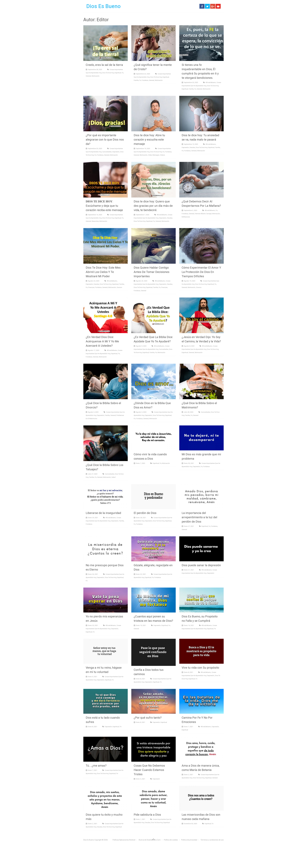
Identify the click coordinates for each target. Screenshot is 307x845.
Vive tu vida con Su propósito (200, 667)
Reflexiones (186, 217)
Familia (136, 80)
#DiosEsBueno (211, 82)
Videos (162, 155)
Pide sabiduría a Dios (147, 814)
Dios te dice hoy (108, 73)
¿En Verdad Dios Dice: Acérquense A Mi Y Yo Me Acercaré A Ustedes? (102, 341)
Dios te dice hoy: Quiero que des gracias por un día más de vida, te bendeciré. (153, 206)
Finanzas (91, 287)
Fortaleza (145, 80)
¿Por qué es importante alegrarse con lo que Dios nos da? (105, 140)
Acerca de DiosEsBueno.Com (150, 840)
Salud (113, 477)
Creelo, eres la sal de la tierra (104, 65)
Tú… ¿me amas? (96, 765)
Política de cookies (171, 840)
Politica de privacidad (189, 840)
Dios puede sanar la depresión (201, 565)
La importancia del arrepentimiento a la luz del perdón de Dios (199, 517)
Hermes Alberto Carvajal (203, 214)
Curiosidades (107, 152)
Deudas (192, 147)
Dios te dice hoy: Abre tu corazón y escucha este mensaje (149, 140)
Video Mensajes (153, 155)
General (88, 76)
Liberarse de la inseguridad (103, 513)
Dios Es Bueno (103, 6)
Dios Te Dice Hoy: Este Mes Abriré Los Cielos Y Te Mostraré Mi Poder (103, 272)
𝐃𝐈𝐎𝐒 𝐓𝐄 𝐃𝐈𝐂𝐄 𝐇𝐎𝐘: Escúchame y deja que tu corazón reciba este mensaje (104, 206)
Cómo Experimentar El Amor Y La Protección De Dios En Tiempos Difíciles (201, 272)
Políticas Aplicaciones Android (124, 840)
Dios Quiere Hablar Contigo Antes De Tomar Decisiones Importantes (151, 272)
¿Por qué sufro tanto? (148, 717)
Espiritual (118, 73)
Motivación (95, 76)
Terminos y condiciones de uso (212, 840)
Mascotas (95, 221)
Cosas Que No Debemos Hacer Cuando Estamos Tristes (149, 770)
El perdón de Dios (145, 513)
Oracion (119, 287)
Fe (122, 73)
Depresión (115, 152)
